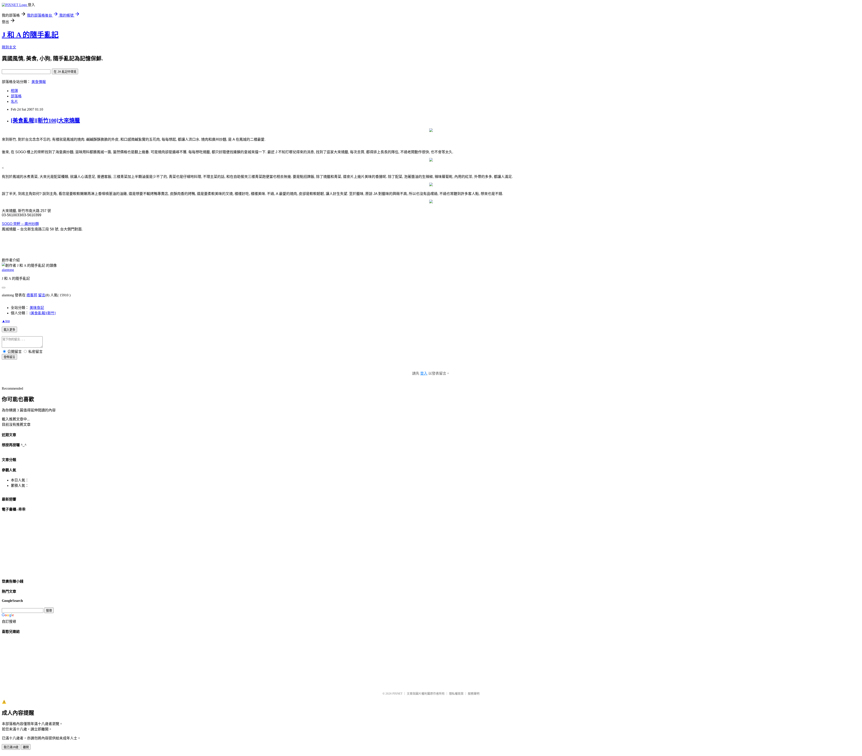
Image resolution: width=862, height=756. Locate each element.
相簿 (14, 91)
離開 (26, 747)
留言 (41, 295)
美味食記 (37, 308)
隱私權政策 (456, 693)
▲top (6, 321)
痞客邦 (31, 295)
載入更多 (9, 329)
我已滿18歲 (11, 747)
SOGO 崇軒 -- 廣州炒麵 (20, 224)
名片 (14, 101)
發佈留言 (9, 357)
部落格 (16, 96)
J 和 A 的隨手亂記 (30, 35)
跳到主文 (9, 47)
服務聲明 (473, 693)
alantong (8, 270)
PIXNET (397, 693)
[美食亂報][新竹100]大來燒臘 (45, 120)
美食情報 (38, 82)
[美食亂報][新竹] (43, 313)
